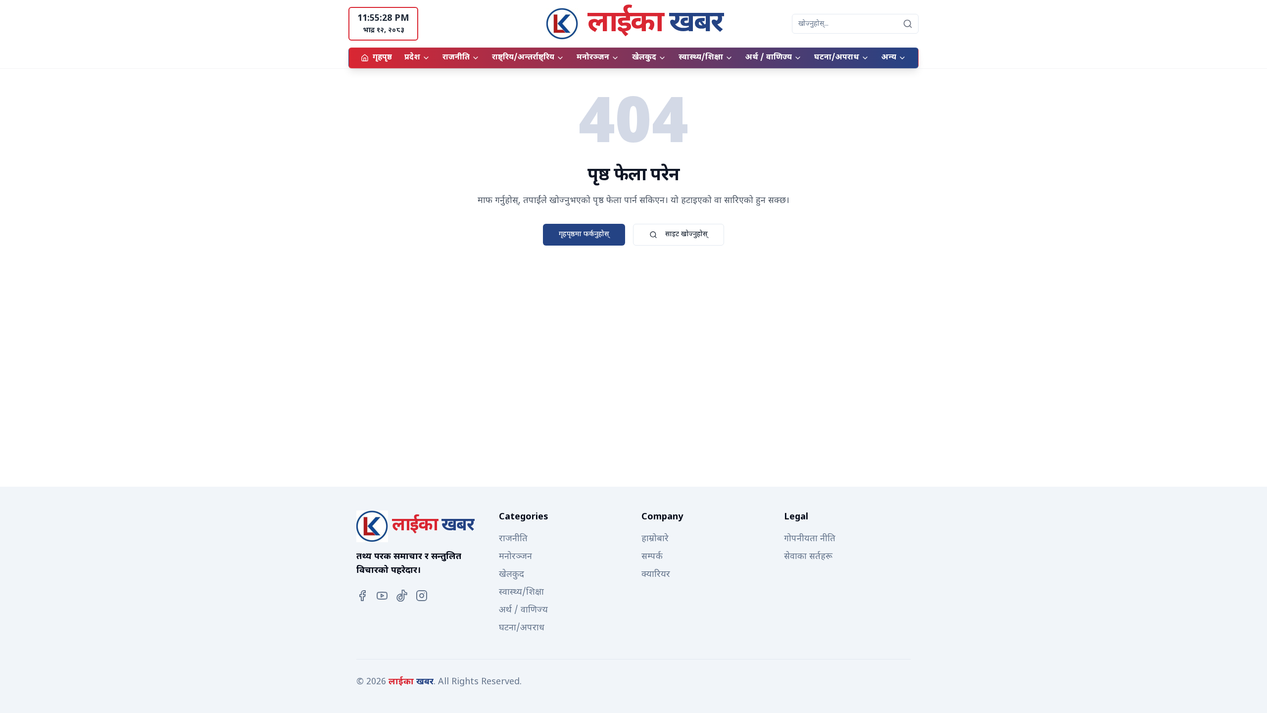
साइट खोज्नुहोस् (686, 234)
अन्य (888, 57)
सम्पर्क (652, 556)
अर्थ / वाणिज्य (768, 57)
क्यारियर (655, 574)
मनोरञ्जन (593, 57)
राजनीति (456, 57)
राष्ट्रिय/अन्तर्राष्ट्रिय (523, 57)
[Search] (908, 24)
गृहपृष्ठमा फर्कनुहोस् (584, 234)
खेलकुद (644, 57)
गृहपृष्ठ (382, 57)
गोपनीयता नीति (809, 539)
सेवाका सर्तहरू (808, 556)
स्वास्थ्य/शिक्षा (701, 57)
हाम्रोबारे (655, 539)
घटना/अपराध (836, 57)
